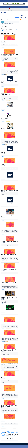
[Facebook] (9, 439)
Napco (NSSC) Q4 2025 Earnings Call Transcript (8, 118)
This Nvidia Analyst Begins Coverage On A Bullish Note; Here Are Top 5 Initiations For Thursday (9, 311)
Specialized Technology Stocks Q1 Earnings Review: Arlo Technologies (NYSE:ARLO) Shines (9, 391)
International (9, 23)
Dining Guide (24, 1)
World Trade (7, 412)
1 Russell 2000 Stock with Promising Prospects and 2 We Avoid (9, 283)
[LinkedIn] (10, 439)
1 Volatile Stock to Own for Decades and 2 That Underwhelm (9, 241)
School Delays (22, 6)
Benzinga (2, 86)
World (8, 6)
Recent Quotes (2, 19)
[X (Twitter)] (7, 439)
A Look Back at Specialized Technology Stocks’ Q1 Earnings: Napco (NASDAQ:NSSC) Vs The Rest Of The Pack (9, 350)
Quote (3, 30)
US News (6, 6)
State (4, 6)
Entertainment (18, 1)
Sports (7, 1)
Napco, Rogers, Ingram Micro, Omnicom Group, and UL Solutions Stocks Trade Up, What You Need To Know (8, 254)
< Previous (2, 34)
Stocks (8, 328)
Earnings (6, 74)
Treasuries (12, 23)
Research (14, 30)
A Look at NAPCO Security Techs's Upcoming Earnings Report (8, 203)
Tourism (26, 6)
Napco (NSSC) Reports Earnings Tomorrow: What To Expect (9, 190)
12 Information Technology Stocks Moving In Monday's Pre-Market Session (9, 152)
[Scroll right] (27, 1)
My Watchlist (8, 19)
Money (11, 6)
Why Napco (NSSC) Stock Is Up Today (6, 138)
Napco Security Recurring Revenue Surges (7, 128)
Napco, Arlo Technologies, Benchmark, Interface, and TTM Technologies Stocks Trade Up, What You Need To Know (9, 269)
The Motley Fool (3, 110)
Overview (2, 23)
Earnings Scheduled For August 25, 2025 (7, 178)
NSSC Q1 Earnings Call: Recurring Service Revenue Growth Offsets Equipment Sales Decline (9, 406)
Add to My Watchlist (15, 29)
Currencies (6, 23)
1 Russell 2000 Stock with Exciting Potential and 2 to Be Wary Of (9, 377)
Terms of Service (12, 445)
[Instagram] (12, 439)
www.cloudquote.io (15, 435)
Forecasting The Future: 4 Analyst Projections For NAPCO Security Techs (9, 82)
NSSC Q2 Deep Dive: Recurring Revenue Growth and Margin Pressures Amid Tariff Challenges (9, 94)
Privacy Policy (16, 445)
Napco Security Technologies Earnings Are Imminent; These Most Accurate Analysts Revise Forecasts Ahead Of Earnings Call (9, 216)
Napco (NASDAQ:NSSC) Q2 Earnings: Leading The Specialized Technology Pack (8, 41)
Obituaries (19, 6)
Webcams (16, 6)
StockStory (3, 74)
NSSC (10, 26)
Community (11, 1)
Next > (14, 34)
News (2, 1)
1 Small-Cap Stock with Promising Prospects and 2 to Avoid (9, 363)
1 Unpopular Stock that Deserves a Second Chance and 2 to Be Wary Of (9, 420)
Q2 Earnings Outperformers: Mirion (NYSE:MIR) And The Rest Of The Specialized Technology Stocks (9, 55)
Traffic (13, 6)
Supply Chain (10, 328)
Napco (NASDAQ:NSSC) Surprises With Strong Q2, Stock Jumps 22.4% (9, 164)
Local (2, 6)
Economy (6, 144)
